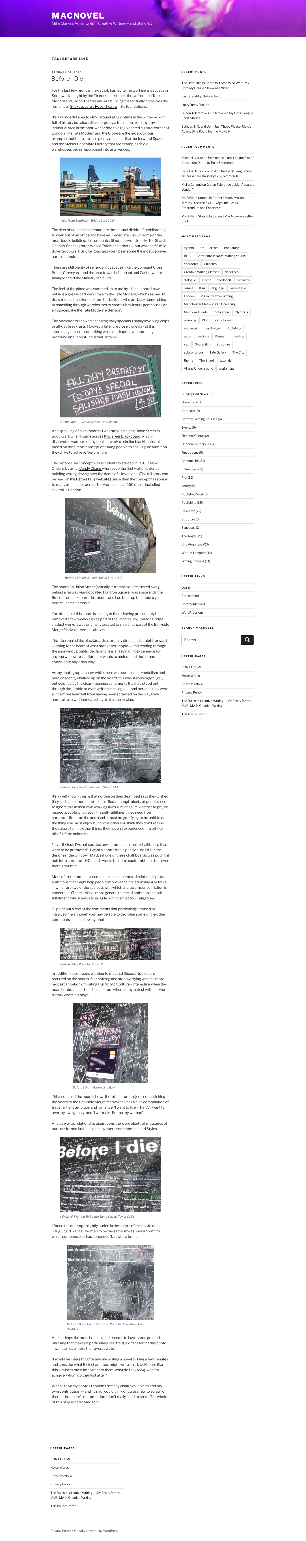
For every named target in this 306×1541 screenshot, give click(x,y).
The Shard (206, 360)
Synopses (188, 527)
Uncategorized (192, 544)
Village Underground (198, 368)
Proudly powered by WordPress (96, 1531)
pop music (191, 328)
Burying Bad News (194, 394)
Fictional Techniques (196, 444)
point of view (222, 320)
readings (203, 336)
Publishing (233, 328)
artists (213, 248)
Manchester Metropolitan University (209, 304)
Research (221, 336)
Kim (202, 288)
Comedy (187, 411)
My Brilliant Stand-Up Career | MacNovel (210, 198)
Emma (206, 280)
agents (189, 248)
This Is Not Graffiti (194, 714)
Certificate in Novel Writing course (221, 256)
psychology (213, 328)
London (189, 296)
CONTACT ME (191, 667)
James (188, 288)
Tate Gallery (217, 352)
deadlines (232, 272)
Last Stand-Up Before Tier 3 (201, 96)
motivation (221, 312)
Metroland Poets (196, 312)
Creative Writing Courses (199, 419)
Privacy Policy (191, 692)
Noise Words (190, 676)
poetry (186, 486)
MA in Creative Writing (216, 296)
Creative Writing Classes (201, 272)
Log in (185, 587)
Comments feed (193, 604)
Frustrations (189, 452)
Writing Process (192, 561)
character (191, 264)
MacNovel (78, 16)
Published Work (192, 494)
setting (239, 336)
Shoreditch (203, 344)
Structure (223, 344)
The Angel (188, 536)
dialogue (190, 280)
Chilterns (210, 264)
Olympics (241, 312)
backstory (231, 248)
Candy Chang (90, 468)
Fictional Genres (193, 436)
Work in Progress (193, 553)
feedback (224, 280)
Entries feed (190, 596)
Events (186, 427)
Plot (205, 320)
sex (186, 344)
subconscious (194, 352)
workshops (227, 368)
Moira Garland (191, 184)
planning (190, 320)
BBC (187, 256)
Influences (189, 469)
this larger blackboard (122, 436)
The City (238, 352)
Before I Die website (92, 479)
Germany (243, 280)
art (202, 248)
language (217, 288)
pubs (187, 336)
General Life (190, 461)
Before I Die (67, 78)
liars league (238, 288)
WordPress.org (192, 612)
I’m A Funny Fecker (195, 105)
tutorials (225, 360)
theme (188, 360)
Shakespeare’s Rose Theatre (93, 106)
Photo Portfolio (192, 684)
